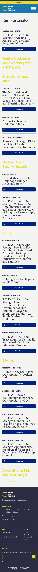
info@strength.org (10, 516)
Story (17, 117)
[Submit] (33, 556)
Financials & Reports (9, 535)
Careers (26, 532)
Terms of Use (12, 568)
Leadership (6, 532)
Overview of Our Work (9, 537)
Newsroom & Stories (28, 538)
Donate (18, 2)
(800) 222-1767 (10, 519)
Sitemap (14, 569)
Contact (24, 569)
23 (11, 481)
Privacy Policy (25, 568)
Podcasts (26, 535)
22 (9, 481)
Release (18, 31)
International (18, 137)
